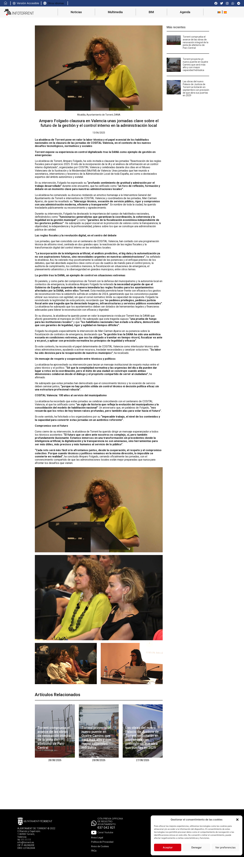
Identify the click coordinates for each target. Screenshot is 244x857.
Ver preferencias (225, 847)
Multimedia (115, 12)
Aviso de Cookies (100, 846)
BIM (151, 12)
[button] (237, 819)
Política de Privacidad (102, 842)
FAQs (94, 850)
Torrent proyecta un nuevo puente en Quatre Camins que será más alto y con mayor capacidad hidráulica (96, 738)
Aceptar (168, 847)
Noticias (76, 12)
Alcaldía (81, 114)
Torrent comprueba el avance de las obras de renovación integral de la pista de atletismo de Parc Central (54, 738)
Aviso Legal (97, 837)
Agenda (185, 12)
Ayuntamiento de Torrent (99, 114)
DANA (117, 114)
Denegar (196, 847)
